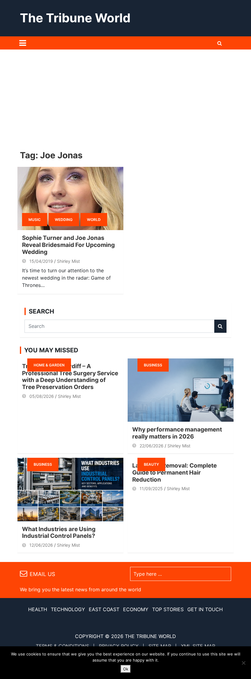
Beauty (151, 464)
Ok (125, 668)
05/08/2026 (41, 396)
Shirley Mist (68, 261)
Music (34, 219)
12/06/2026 (41, 545)
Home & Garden (49, 365)
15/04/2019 (41, 261)
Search (220, 326)
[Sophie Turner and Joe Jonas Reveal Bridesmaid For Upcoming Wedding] (70, 198)
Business (153, 365)
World (94, 219)
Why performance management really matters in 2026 (177, 433)
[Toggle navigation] (22, 43)
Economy (135, 609)
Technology (68, 609)
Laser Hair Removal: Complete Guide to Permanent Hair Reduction (174, 472)
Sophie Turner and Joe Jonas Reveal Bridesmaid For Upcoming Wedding (68, 244)
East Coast (104, 609)
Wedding (64, 219)
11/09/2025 (151, 488)
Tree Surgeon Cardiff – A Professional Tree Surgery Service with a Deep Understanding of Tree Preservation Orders (70, 377)
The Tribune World (75, 17)
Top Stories (168, 609)
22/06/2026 (151, 445)
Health (37, 609)
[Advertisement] (125, 95)
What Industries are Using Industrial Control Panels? (59, 533)
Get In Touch (205, 609)
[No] (243, 663)
